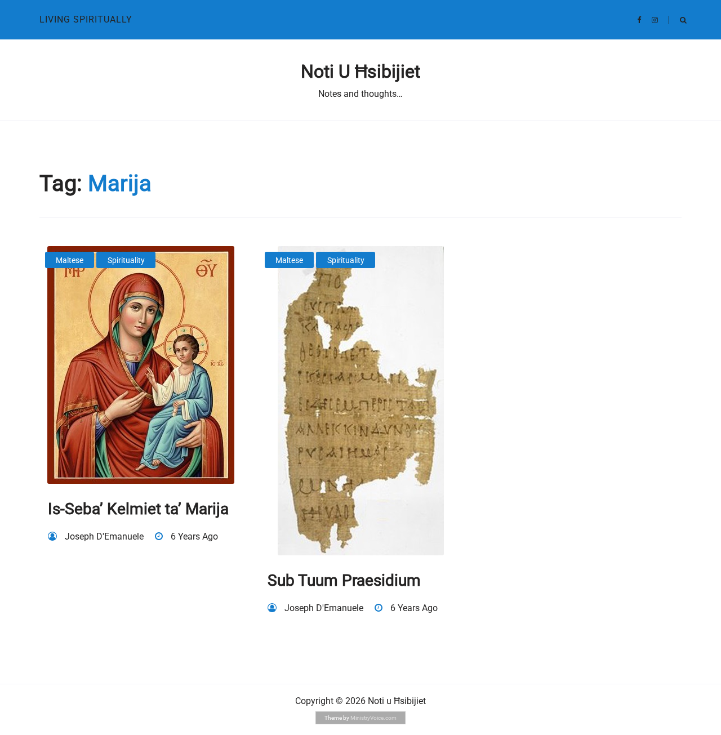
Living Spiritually (85, 19)
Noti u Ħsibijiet (360, 71)
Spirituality (126, 260)
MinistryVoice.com (373, 718)
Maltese (69, 260)
